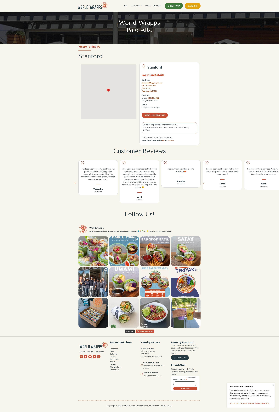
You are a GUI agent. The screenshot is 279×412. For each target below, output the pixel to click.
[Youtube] (90, 356)
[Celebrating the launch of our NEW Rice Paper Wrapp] (93, 282)
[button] (108, 89)
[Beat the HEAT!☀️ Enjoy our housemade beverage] (186, 313)
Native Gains (167, 406)
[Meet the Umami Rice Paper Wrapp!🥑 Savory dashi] (124, 282)
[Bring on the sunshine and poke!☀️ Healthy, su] (155, 313)
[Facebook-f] (85, 356)
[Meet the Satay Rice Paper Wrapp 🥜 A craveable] (186, 251)
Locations (135, 6)
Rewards (157, 6)
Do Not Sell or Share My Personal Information (249, 403)
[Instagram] (81, 356)
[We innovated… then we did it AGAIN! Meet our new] (155, 282)
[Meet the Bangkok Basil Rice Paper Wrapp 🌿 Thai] (155, 251)
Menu (126, 6)
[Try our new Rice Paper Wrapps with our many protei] (124, 251)
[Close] (273, 385)
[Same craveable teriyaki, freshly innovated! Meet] (186, 282)
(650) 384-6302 (153, 98)
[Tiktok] (94, 356)
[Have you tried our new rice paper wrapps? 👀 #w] (93, 251)
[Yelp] (98, 356)
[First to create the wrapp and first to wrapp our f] (124, 313)
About (148, 6)
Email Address (180, 379)
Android (171, 140)
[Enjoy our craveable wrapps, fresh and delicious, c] (93, 313)
